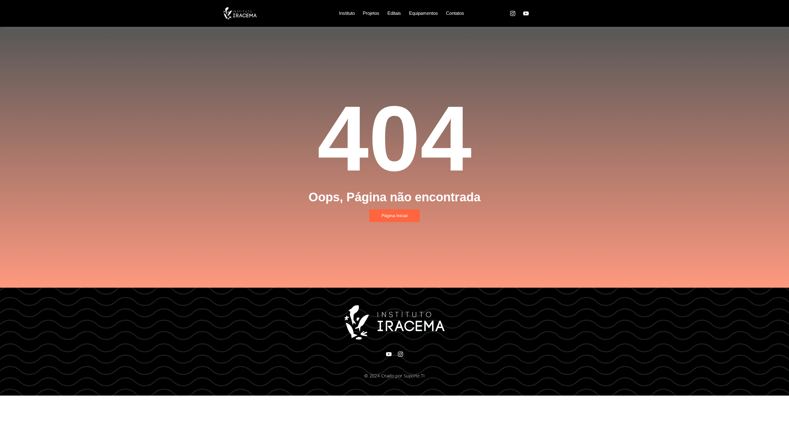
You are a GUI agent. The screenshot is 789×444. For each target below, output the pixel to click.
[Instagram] (512, 13)
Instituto (347, 13)
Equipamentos (423, 13)
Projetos (371, 13)
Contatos (455, 13)
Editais (394, 13)
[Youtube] (526, 13)
